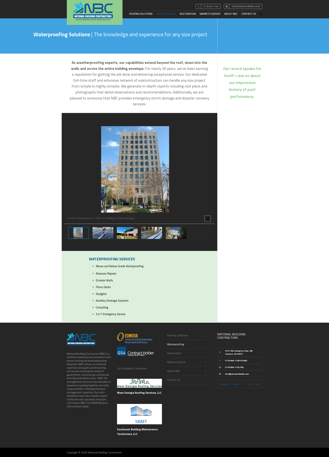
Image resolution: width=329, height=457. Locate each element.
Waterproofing (166, 13)
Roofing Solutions (141, 13)
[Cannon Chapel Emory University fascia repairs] (176, 233)
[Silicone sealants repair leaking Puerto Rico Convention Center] (103, 233)
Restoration (188, 13)
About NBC (230, 13)
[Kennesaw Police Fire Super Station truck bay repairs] (151, 233)
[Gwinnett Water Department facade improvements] (127, 233)
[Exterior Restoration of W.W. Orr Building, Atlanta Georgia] (78, 233)
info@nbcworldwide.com (245, 6)
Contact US (248, 13)
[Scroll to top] (311, 438)
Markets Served (210, 13)
